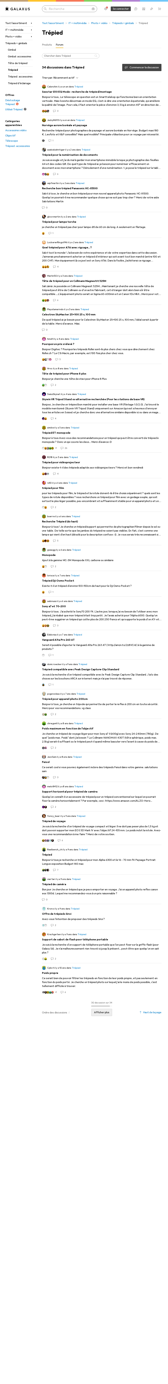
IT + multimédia (14, 30)
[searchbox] (70, 55)
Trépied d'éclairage (19, 83)
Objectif (10, 135)
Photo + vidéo (13, 36)
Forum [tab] (59, 44)
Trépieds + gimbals (16, 43)
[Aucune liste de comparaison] (143, 8)
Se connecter (121, 8)
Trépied (13, 70)
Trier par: (47, 77)
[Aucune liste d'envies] (151, 8)
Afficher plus (101, 1012)
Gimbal (12, 49)
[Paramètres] (105, 8)
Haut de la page (152, 1012)
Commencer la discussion (144, 67)
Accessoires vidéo (16, 130)
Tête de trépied (17, 63)
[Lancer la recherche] (45, 9)
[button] (69, 1012)
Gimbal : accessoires (19, 56)
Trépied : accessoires (20, 76)
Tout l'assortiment (16, 23)
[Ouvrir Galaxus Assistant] (135, 8)
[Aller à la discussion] (101, 98)
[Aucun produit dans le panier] (159, 8)
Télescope (11, 140)
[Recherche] (96, 55)
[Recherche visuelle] (93, 9)
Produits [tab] (47, 44)
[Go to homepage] (17, 8)
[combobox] (65, 77)
